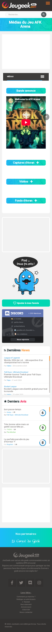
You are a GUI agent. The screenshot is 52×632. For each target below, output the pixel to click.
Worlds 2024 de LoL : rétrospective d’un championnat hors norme (23, 361)
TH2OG (9, 429)
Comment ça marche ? (26, 597)
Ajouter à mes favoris (28, 303)
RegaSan (10, 444)
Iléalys (9, 412)
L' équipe (26, 602)
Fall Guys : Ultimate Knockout (17, 415)
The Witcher (11, 432)
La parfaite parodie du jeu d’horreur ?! (16, 440)
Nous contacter (26, 612)
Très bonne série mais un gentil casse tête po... (16, 425)
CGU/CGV (26, 609)
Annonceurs (26, 607)
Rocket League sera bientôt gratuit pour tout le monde (25, 390)
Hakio (9, 366)
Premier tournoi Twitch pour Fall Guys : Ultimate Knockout (23, 375)
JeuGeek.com (17, 624)
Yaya (8, 380)
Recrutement (26, 604)
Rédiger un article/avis (26, 599)
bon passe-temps (12, 409)
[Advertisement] (26, 51)
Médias (10, 76)
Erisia (33, 624)
